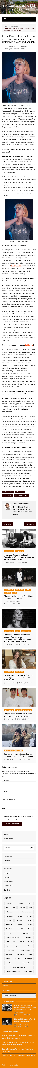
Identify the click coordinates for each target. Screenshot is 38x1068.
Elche (29, 920)
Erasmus (19, 925)
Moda (7, 942)
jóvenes (28, 937)
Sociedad (22, 49)
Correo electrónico (8, 800)
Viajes (14, 592)
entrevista (9, 925)
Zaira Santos (9, 759)
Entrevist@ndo (8, 49)
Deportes (18, 710)
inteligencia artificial (13, 937)
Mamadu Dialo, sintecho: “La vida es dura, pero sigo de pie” (18, 597)
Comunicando (26, 912)
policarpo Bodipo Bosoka (13, 601)
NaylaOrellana (10, 562)
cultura (29, 916)
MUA (14, 942)
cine (30, 908)
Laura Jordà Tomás (9, 46)
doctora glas (8, 492)
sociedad (17, 959)
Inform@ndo (18, 750)
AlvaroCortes (9, 719)
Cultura (17, 631)
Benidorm (22, 908)
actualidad (10, 903)
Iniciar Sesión (8, 839)
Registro (7, 834)
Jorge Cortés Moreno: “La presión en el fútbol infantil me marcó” (18, 715)
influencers (25, 933)
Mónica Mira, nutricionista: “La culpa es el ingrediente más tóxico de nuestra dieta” (18, 677)
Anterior (8, 524)
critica (20, 916)
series (8, 959)
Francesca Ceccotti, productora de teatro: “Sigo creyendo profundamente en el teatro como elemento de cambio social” (18, 638)
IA (10, 933)
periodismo (28, 946)
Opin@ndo (7, 890)
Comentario (6, 780)
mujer (22, 942)
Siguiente (29, 524)
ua (10, 963)
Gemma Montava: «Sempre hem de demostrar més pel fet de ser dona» (18, 755)
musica (30, 942)
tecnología (28, 959)
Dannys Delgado (7, 1049)
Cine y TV (7, 873)
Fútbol (30, 929)
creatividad (9, 916)
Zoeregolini (9, 644)
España (29, 925)
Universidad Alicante (19, 967)
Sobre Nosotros (9, 856)
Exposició (21, 929)
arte (13, 908)
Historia (28, 589)
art (7, 908)
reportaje (9, 954)
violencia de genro (21, 495)
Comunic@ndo (9, 551)
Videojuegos (28, 971)
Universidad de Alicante (13, 971)
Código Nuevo (16, 266)
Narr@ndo (7, 877)
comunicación (11, 912)
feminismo (20, 492)
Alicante (20, 903)
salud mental (20, 954)
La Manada (29, 345)
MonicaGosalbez (10, 683)
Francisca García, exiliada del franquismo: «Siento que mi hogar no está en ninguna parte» (19, 557)
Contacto (7, 861)
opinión (17, 946)
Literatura (16, 49)
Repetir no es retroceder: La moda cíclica (22, 1056)
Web (3, 808)
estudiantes (9, 929)
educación (20, 920)
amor (29, 903)
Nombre (5, 791)
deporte (9, 920)
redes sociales (25, 950)
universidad (25, 963)
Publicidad (11, 950)
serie (30, 954)
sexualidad (8, 495)
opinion (8, 946)
